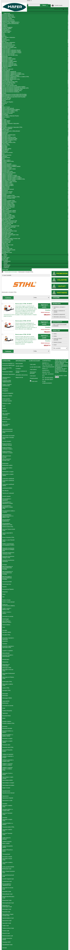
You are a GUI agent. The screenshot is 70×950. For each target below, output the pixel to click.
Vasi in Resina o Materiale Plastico (10, 116)
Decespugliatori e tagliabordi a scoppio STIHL (13, 74)
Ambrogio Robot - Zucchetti (58, 339)
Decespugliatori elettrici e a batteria (10, 75)
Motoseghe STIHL (6, 136)
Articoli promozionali (7, 43)
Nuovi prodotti (57, 322)
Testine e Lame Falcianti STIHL (9, 85)
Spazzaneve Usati (6, 241)
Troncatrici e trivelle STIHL (8, 215)
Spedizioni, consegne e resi (59, 307)
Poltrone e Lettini (6, 32)
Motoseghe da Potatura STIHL (9, 140)
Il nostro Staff (5, 258)
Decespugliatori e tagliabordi (9, 71)
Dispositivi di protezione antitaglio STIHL (12, 90)
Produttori (56, 330)
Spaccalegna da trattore (8, 185)
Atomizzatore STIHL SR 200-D (23, 303)
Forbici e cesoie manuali (8, 108)
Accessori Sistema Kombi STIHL (10, 81)
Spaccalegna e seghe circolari (9, 181)
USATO (5, 263)
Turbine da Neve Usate (7, 245)
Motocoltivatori (5, 129)
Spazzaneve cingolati (7, 191)
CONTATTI (6, 267)
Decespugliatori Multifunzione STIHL (11, 79)
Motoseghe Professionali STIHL (9, 138)
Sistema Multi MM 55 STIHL (8, 83)
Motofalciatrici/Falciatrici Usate (9, 231)
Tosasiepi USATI (6, 251)
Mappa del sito (19, 377)
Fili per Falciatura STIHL (8, 84)
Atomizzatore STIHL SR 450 (23, 334)
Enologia (4, 93)
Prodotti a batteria (6, 160)
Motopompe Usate (6, 232)
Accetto (57, 377)
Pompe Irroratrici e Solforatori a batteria (11, 51)
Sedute (3, 35)
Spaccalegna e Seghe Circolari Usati (11, 238)
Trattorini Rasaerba (6, 155)
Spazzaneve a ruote (7, 193)
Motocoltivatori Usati (7, 229)
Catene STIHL (5, 143)
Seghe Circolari (5, 186)
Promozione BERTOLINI (8, 16)
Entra (66, 9)
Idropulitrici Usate (6, 228)
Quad (3, 153)
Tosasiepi (4, 199)
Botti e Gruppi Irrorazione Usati (9, 220)
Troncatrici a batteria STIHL (8, 217)
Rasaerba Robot (6, 157)
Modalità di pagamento (59, 314)
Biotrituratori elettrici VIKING (8, 59)
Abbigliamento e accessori (8, 21)
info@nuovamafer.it (47, 383)
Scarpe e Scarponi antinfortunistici (10, 23)
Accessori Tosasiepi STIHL (8, 205)
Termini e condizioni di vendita (59, 311)
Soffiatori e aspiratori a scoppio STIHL (11, 176)
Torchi (3, 104)
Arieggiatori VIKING (6, 28)
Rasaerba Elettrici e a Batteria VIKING (11, 166)
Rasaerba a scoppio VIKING (9, 169)
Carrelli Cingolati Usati (7, 223)
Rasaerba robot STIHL (7, 171)
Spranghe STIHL (6, 145)
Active (55, 333)
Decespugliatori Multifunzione (9, 78)
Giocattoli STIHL (6, 122)
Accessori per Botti (6, 98)
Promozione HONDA (7, 18)
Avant (55, 344)
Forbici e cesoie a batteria (8, 112)
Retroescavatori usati (7, 248)
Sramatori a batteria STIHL (8, 195)
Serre (3, 118)
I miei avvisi (34, 381)
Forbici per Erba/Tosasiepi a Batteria (11, 109)
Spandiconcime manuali (8, 189)
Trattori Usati (5, 243)
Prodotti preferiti (34, 378)
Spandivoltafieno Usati (7, 239)
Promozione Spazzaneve (8, 19)
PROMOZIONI (7, 261)
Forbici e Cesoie (6, 107)
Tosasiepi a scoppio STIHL (8, 200)
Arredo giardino (5, 30)
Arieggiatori (4, 24)
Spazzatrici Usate (6, 242)
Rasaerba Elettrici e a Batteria (9, 165)
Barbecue (4, 36)
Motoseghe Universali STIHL (9, 137)
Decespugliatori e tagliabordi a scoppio (11, 73)
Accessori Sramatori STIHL (8, 198)
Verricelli (4, 253)
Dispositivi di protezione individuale (10, 91)
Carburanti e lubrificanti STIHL (9, 64)
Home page (7, 13)
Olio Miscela (5, 67)
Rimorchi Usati (5, 247)
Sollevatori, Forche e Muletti (8, 180)
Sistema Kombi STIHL (7, 80)
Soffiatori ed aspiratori (7, 174)
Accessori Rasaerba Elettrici (9, 172)
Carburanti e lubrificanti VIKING (9, 65)
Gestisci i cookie (63, 375)
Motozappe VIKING (6, 148)
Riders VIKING (5, 209)
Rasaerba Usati (5, 237)
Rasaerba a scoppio (7, 167)
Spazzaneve (5, 190)
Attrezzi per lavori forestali (8, 54)
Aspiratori (4, 126)
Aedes (55, 336)
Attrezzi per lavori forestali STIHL (10, 55)
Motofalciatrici (5, 132)
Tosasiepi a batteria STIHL (8, 204)
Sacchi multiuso (6, 117)
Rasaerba (4, 162)
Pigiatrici (4, 100)
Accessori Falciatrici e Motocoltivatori (11, 131)
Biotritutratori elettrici (7, 57)
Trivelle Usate (5, 246)
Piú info (57, 375)
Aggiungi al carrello (44, 306)
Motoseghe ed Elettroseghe (8, 134)
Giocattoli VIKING (6, 121)
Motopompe (5, 133)
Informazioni (57, 303)
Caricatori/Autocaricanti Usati (9, 222)
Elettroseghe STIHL (6, 141)
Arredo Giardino (6, 40)
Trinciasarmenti (5, 213)
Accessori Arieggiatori (7, 27)
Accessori (4, 38)
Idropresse (4, 103)
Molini (3, 159)
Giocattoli (4, 119)
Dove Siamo (5, 260)
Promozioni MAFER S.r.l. (8, 14)
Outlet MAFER (5, 150)
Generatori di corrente (7, 113)
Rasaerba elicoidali (6, 164)
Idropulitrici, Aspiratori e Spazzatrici (10, 123)
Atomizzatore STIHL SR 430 (23, 321)
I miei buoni (33, 375)
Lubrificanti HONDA (6, 66)
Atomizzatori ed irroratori (8, 46)
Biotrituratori (5, 56)
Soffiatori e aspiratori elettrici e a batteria (12, 177)
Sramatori (4, 194)
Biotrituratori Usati (6, 219)
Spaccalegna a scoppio (7, 184)
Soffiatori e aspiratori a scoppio (9, 175)
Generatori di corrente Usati (8, 227)
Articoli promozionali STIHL (8, 45)
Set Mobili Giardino (6, 31)
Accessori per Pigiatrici (7, 102)
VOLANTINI (6, 266)
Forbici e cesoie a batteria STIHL (10, 110)
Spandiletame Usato (7, 252)
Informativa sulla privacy (60, 317)
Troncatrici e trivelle (6, 214)
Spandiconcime (5, 188)
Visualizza (47, 310)
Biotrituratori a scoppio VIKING (9, 61)
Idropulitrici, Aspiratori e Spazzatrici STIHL (12, 127)
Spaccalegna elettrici (7, 183)
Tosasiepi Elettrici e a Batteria (9, 202)
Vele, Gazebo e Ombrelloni (8, 37)
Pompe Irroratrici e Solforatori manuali (11, 50)
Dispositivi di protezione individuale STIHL (12, 89)
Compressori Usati (6, 224)
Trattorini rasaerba (6, 208)
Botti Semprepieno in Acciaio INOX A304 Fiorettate (14, 94)
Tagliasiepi (4, 156)
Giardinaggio (5, 114)
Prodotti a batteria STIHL (8, 161)
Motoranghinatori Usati (7, 233)
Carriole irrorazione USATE (8, 250)
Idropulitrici (4, 124)
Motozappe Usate (6, 236)
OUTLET (6, 262)
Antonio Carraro (58, 342)
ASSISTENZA (7, 265)
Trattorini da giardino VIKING (9, 210)
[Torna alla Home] (2, 272)
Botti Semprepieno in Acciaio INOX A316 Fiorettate (14, 95)
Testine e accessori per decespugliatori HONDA (13, 86)
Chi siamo (4, 256)
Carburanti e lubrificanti (7, 62)
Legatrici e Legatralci (7, 128)
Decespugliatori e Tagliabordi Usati (10, 226)
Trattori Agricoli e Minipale (8, 207)
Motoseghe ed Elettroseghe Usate (10, 234)
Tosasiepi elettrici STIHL (8, 203)
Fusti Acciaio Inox (6, 99)
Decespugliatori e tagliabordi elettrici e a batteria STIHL (15, 76)
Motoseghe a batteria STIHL (9, 142)
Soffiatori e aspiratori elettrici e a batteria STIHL (13, 179)
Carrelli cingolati (6, 70)
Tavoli (3, 33)
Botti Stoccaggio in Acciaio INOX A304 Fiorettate (13, 97)
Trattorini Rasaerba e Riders (9, 212)
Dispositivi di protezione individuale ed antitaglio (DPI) (15, 88)
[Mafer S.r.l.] (14, 7)
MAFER (5, 255)
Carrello (58, 5)
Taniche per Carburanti (7, 69)
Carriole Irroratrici (6, 49)
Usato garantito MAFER (7, 218)
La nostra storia (5, 257)
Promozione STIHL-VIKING (8, 17)
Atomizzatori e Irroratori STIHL (9, 47)
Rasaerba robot (5, 170)
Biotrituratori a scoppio (7, 60)
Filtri (3, 105)
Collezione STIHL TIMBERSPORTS (10, 22)
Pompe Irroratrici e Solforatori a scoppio (11, 52)
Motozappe (4, 146)
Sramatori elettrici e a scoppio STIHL (11, 196)
